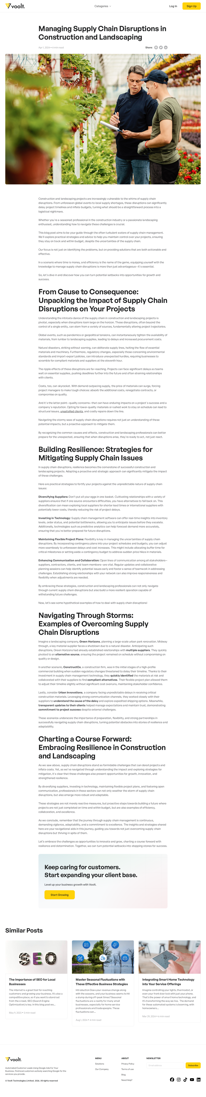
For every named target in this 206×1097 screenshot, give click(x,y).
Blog (123, 1074)
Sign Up (191, 6)
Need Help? (126, 1080)
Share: (148, 47)
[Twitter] (161, 47)
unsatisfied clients (71, 411)
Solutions (99, 1063)
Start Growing (60, 894)
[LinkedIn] (166, 47)
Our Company (102, 1069)
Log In (173, 6)
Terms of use (127, 1069)
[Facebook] (156, 47)
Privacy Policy (127, 1063)
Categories (101, 6)
